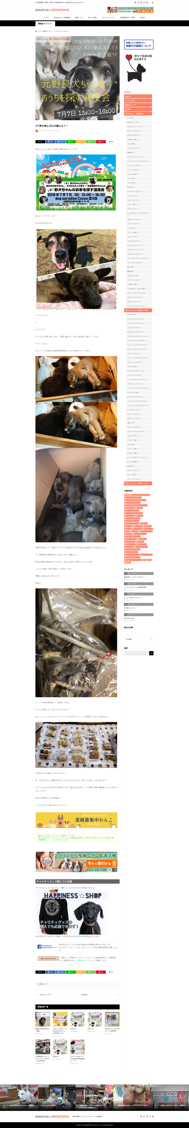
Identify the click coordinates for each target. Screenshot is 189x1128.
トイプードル (137, 528)
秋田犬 (128, 562)
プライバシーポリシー (88, 1116)
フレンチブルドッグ (140, 534)
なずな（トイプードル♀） (134, 301)
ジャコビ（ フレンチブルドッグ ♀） (136, 323)
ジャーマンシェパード (133, 521)
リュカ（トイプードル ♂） (134, 327)
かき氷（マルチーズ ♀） (134, 135)
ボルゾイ (141, 541)
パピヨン (135, 531)
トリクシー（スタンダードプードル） (137, 401)
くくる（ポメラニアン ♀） (134, 241)
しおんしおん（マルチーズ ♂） (135, 254)
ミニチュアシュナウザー (133, 549)
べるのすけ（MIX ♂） (133, 284)
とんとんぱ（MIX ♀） (133, 174)
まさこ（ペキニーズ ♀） (133, 200)
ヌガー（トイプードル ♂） (134, 131)
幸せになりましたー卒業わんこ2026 (136, 310)
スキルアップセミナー (108, 17)
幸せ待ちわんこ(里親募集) (62, 17)
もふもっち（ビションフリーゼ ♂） (136, 319)
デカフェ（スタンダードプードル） (136, 293)
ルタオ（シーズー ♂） (133, 208)
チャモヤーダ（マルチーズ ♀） (135, 191)
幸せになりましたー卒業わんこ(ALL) (136, 483)
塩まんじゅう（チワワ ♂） (134, 122)
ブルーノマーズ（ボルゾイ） (135, 262)
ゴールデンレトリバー (133, 510)
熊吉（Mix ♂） (131, 466)
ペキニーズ (143, 539)
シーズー (140, 515)
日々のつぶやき (130, 100)
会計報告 (128, 109)
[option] (19, 1097)
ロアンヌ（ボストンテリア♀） (135, 297)
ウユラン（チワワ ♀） (133, 236)
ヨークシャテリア (147, 554)
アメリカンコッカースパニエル (141, 495)
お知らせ (128, 96)
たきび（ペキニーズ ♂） (133, 223)
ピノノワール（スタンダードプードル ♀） (138, 388)
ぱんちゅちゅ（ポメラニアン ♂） (136, 332)
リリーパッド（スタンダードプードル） (138, 405)
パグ (128, 531)
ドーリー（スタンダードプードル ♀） (137, 379)
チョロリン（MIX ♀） (133, 453)
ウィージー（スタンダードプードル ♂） (138, 345)
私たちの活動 (92, 17)
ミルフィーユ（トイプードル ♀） (136, 249)
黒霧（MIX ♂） (131, 271)
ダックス (129, 526)
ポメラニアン (142, 544)
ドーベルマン (148, 528)
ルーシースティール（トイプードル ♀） (138, 161)
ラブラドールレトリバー (133, 557)
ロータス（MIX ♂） (132, 314)
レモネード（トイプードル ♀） (135, 384)
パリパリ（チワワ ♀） (133, 470)
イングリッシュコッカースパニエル (136, 500)
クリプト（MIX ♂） (132, 204)
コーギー (140, 508)
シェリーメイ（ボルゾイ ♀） (135, 280)
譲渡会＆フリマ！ (45, 24)
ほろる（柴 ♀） (131, 187)
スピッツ (144, 523)
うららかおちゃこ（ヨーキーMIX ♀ (136, 288)
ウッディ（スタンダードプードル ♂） (137, 349)
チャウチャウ (138, 526)
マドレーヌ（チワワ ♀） (133, 148)
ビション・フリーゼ (146, 531)
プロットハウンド (131, 539)
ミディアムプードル (141, 547)
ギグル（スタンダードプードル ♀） (136, 371)
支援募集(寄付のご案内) (127, 17)
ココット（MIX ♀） (132, 474)
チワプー (148, 526)
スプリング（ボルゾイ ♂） (134, 170)
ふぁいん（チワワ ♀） (133, 435)
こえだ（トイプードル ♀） (134, 353)
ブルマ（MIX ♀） (131, 144)
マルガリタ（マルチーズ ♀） (135, 427)
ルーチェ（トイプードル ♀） (135, 362)
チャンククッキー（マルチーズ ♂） (136, 340)
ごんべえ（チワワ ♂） (133, 196)
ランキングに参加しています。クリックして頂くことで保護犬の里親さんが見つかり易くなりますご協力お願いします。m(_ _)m (83, 838)
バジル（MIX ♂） (131, 178)
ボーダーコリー (131, 544)
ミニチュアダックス (132, 552)
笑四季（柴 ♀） (131, 152)
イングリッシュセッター (133, 502)
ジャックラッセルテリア (133, 518)
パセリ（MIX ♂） (131, 183)
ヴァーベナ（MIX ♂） (133, 448)
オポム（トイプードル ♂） (134, 414)
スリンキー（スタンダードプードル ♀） (138, 358)
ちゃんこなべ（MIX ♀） (133, 392)
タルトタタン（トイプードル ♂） (136, 126)
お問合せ (142, 17)
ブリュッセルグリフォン (133, 536)
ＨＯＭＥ (46, 17)
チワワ (128, 528)
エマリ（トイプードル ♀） (134, 479)
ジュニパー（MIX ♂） (133, 232)
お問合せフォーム (83, 960)
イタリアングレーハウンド (134, 497)
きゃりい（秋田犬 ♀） (133, 461)
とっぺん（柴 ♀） (132, 228)
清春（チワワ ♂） (132, 423)
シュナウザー (130, 515)
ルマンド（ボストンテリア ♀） (135, 245)
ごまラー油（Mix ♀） (133, 366)
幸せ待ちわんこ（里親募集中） (135, 113)
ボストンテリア (131, 541)
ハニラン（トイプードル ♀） (135, 375)
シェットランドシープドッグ (134, 513)
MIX (128, 495)
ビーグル (129, 534)
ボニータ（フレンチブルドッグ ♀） (136, 397)
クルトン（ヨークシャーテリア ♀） (137, 431)
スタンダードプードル (133, 523)
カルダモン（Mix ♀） (133, 139)
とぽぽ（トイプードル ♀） (134, 219)
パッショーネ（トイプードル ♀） (136, 157)
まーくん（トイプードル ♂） (135, 165)
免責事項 (99, 1116)
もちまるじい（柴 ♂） (133, 275)
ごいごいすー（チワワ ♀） (134, 410)
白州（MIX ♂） (131, 267)
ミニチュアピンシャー (133, 554)
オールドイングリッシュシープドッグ (137, 505)
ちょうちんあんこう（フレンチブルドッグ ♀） (138, 214)
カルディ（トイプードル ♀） (135, 418)
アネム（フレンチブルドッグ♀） (136, 306)
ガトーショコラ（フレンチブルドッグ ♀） (138, 258)
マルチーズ (130, 547)
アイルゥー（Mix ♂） (133, 440)
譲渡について (79, 17)
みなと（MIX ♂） (131, 444)
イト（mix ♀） (131, 118)
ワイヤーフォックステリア (134, 560)
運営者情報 (76, 1116)
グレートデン (130, 508)
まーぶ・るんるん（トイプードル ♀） (137, 457)
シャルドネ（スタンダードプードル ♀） (138, 336)
